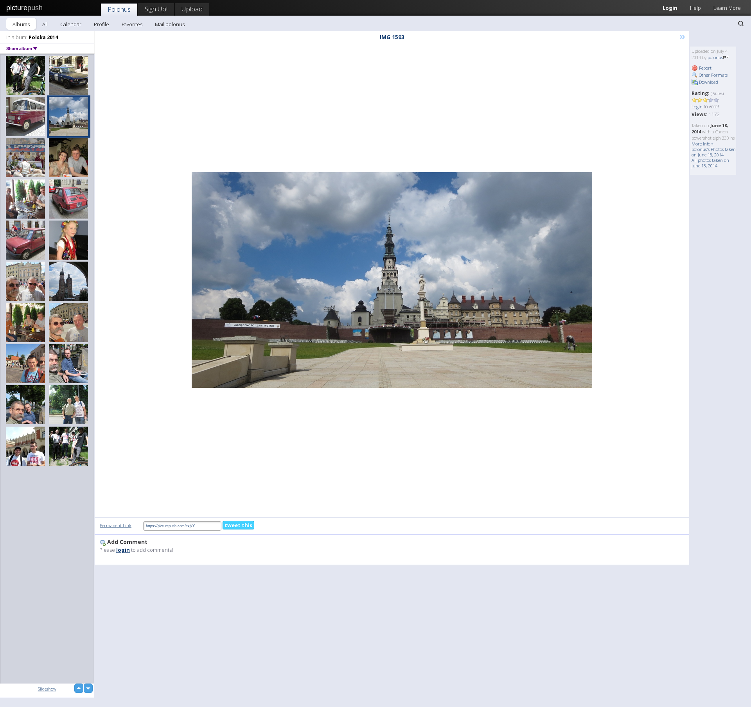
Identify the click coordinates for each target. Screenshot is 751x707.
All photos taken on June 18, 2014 (710, 163)
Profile (101, 24)
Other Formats (713, 75)
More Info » (702, 144)
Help (695, 7)
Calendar (70, 24)
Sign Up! (156, 8)
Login (670, 7)
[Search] (741, 23)
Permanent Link (115, 525)
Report (704, 68)
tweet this (238, 525)
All (45, 24)
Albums (21, 24)
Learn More (727, 7)
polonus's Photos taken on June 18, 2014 (714, 152)
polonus (715, 57)
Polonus (119, 9)
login (123, 549)
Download (708, 82)
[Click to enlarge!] (392, 280)
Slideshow (47, 689)
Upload (192, 8)
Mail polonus (170, 24)
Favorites (132, 24)
